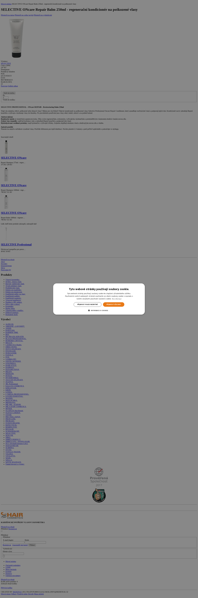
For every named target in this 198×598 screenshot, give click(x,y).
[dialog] (99, 299)
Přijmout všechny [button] (113, 304)
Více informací (116, 299)
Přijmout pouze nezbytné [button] (87, 304)
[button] (99, 310)
